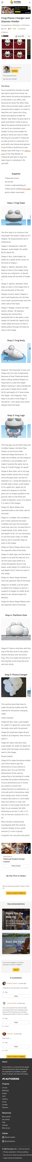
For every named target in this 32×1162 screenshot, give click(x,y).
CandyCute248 (12, 1003)
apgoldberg (7, 25)
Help (3, 1122)
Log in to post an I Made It (16, 893)
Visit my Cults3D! (11, 79)
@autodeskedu (10, 1141)
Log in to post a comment (16, 1057)
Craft (3, 1096)
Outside (4, 1105)
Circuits (4, 1088)
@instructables (10, 1137)
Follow (14, 71)
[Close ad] (29, 8)
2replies (6, 1026)
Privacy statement (10, 1152)
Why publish (6, 1117)
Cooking (5, 1099)
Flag (6, 992)
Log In (16, 970)
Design (4, 1093)
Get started (6, 1120)
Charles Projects (12, 983)
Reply (16, 996)
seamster (10, 1034)
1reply (6, 1050)
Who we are (6, 1128)
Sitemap (5, 1125)
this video (26, 189)
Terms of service (24, 1149)
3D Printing (26, 25)
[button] (2, 2)
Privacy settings (22, 1152)
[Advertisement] (16, 10)
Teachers (5, 1107)
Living (4, 1102)
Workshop (16, 25)
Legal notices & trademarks (13, 1158)
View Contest (16, 866)
